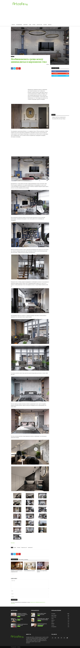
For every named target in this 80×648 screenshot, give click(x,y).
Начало (13, 24)
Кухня (34, 24)
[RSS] (64, 638)
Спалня (45, 24)
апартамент (39, 569)
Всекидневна (19, 24)
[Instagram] (58, 638)
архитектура (13, 569)
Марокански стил (24, 547)
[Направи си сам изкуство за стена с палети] (13, 625)
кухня (38, 615)
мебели (52, 623)
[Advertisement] (40, 15)
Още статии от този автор (23, 559)
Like (67, 71)
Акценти (52, 620)
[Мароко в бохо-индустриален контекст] (43, 566)
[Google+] (55, 638)
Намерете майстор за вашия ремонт (59, 117)
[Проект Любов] (13, 620)
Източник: (13, 542)
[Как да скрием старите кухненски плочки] (33, 615)
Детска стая (39, 24)
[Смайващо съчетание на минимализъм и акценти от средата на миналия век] (13, 614)
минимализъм (30, 547)
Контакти (28, 642)
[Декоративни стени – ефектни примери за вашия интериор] (32, 620)
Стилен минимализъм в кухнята (29, 570)
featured (19, 616)
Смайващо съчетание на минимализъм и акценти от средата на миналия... (22, 614)
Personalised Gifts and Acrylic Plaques (58, 118)
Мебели (49, 24)
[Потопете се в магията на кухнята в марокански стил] (17, 566)
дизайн (15, 547)
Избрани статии (40, 625)
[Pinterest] (61, 638)
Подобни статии (14, 559)
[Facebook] (52, 638)
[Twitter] (67, 638)
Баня (30, 24)
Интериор (26, 24)
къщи (52, 618)
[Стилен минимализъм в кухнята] (30, 566)
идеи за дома (53, 615)
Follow (67, 73)
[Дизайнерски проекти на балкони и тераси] (34, 625)
